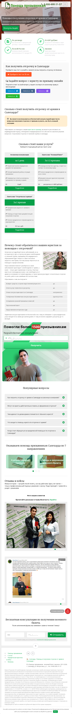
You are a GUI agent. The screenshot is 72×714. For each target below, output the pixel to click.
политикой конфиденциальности (46, 639)
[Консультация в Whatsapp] (67, 611)
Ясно (55, 711)
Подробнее (19, 188)
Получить (36, 345)
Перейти (53, 500)
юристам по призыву (34, 129)
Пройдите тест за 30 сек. (19, 74)
